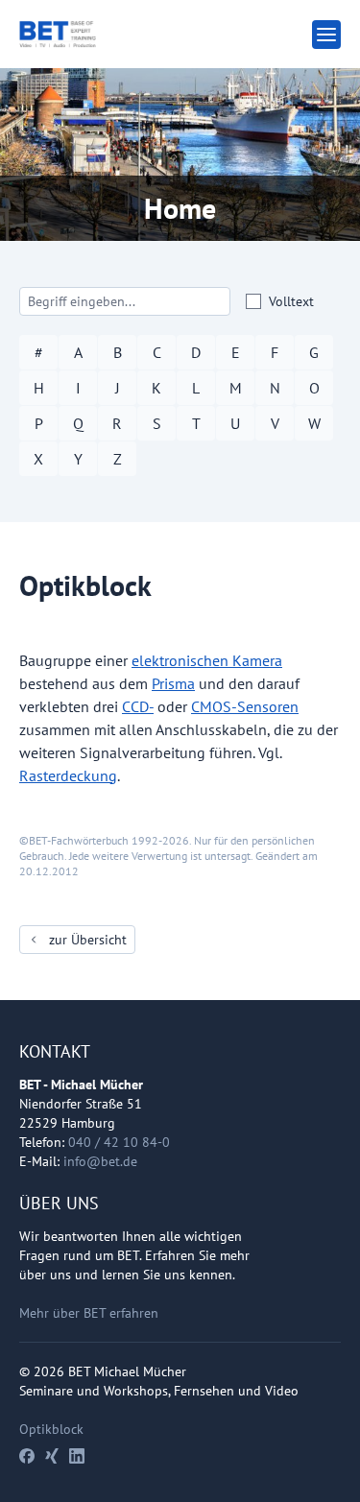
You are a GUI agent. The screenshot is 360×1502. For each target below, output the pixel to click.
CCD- (138, 706)
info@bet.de (100, 1161)
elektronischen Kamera (207, 660)
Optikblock (51, 1429)
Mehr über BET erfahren (88, 1313)
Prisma (173, 683)
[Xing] (52, 1456)
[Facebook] (27, 1456)
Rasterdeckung (68, 775)
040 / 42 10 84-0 (119, 1142)
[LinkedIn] (76, 1456)
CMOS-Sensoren (245, 706)
